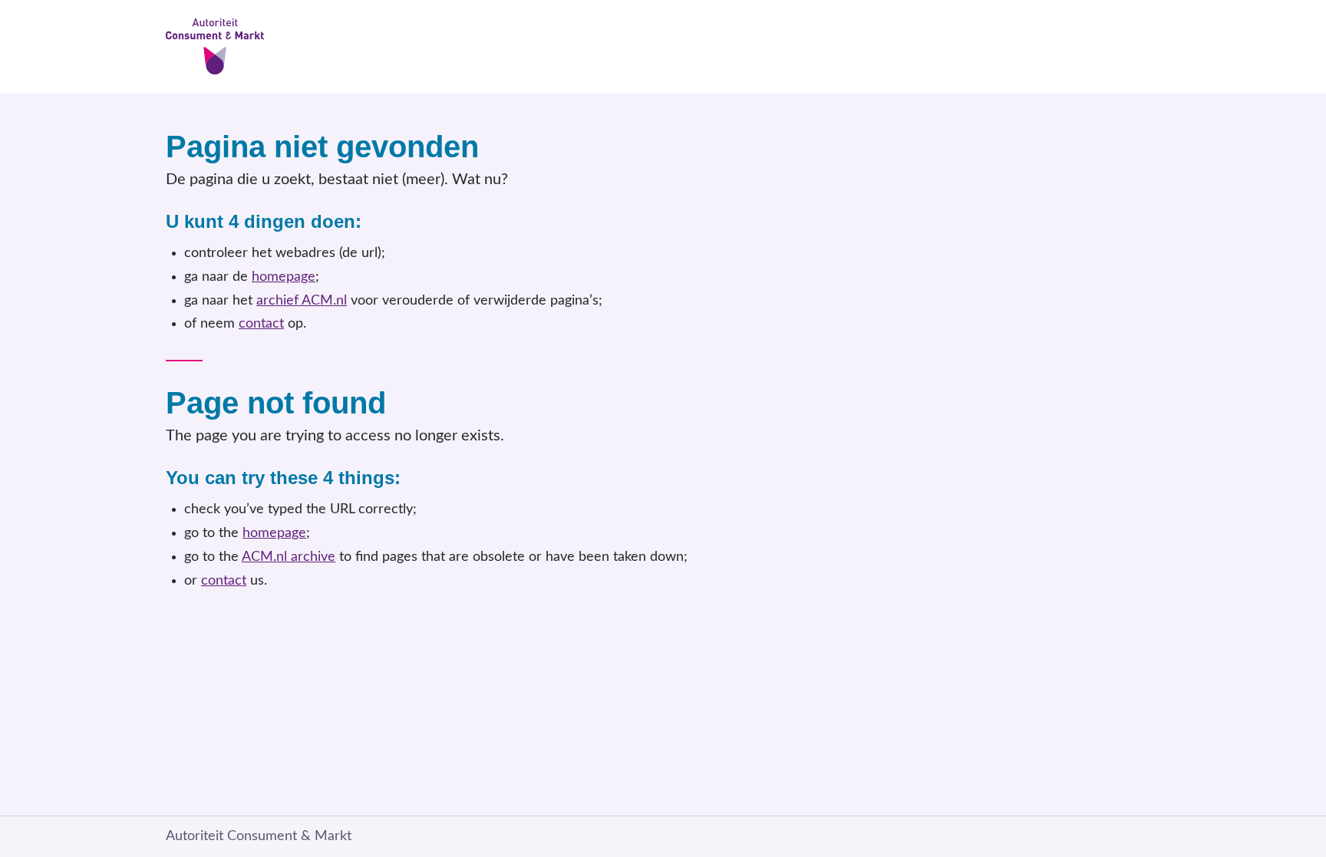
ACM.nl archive (288, 557)
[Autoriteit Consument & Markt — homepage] (663, 46)
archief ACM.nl (301, 301)
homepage (283, 277)
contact (261, 324)
